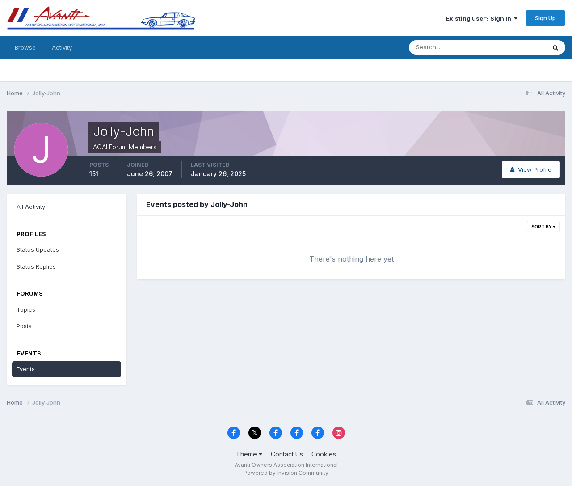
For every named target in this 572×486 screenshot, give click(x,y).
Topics (26, 309)
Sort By (542, 226)
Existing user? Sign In (480, 18)
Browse (25, 47)
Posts (24, 326)
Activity (62, 47)
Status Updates (513, 47)
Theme (247, 454)
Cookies (323, 454)
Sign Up (545, 17)
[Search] (555, 47)
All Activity (31, 206)
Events (26, 368)
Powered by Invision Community (286, 472)
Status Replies (36, 266)
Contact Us (287, 454)
